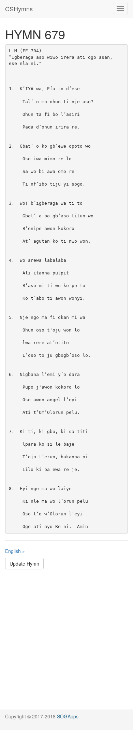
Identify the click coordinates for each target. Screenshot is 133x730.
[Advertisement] (66, 642)
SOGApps (67, 716)
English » (15, 551)
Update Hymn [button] (24, 563)
